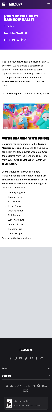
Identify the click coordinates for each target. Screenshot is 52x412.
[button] (5, 41)
